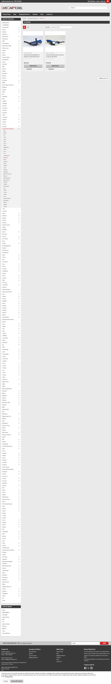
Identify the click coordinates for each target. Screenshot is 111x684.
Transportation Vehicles (8, 550)
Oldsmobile (5, 444)
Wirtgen (5, 204)
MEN (3, 407)
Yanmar (5, 206)
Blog (15, 14)
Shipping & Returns (24, 14)
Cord (3, 209)
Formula (4, 269)
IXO (3, 622)
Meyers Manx (5, 409)
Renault (4, 485)
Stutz (3, 534)
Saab (3, 506)
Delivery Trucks (6, 225)
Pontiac (4, 478)
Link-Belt (5, 169)
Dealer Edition (5, 617)
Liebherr (5, 165)
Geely (3, 275)
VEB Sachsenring (6, 566)
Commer (4, 126)
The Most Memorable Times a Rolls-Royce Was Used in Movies (96, 660)
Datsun (4, 220)
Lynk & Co (4, 379)
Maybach (4, 395)
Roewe (4, 495)
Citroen (4, 122)
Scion (3, 520)
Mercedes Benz (6, 178)
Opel (3, 448)
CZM (4, 137)
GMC (3, 280)
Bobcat (5, 133)
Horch (3, 303)
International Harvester (8, 319)
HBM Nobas (6, 147)
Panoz (4, 458)
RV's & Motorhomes (7, 504)
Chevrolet (4, 117)
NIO (3, 439)
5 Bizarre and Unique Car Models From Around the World (96, 656)
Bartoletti (4, 73)
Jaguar (4, 326)
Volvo (4, 196)
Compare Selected (103, 78)
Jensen (4, 333)
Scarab (4, 518)
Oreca (3, 451)
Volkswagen (5, 570)
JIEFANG (4, 335)
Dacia (3, 213)
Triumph (4, 552)
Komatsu (5, 161)
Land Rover (5, 358)
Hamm (4, 145)
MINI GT (4, 628)
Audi (3, 53)
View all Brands (6, 633)
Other (3, 600)
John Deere (5, 338)
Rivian (3, 492)
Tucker (4, 554)
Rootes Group (5, 499)
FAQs (41, 14)
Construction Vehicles (8, 129)
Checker (4, 110)
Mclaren (4, 400)
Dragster (4, 248)
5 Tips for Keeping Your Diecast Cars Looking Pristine (96, 651)
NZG (25, 53)
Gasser (4, 273)
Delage (4, 227)
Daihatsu (4, 215)
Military (4, 418)
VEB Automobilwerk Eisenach (7, 562)
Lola (3, 370)
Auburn (4, 50)
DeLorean (4, 234)
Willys (3, 584)
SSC (3, 529)
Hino (3, 294)
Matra (3, 393)
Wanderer (4, 575)
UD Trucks (4, 557)
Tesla (3, 543)
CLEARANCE (5, 25)
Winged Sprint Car (6, 586)
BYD (3, 99)
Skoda (4, 527)
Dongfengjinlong (6, 246)
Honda (4, 298)
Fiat (3, 259)
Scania (4, 515)
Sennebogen (6, 186)
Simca (3, 524)
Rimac (3, 490)
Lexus (3, 363)
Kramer (5, 163)
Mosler (4, 430)
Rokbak (5, 184)
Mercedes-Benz (6, 402)
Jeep (3, 331)
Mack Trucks (5, 382)
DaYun (4, 139)
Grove (4, 143)
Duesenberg (5, 252)
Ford (3, 264)
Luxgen (4, 375)
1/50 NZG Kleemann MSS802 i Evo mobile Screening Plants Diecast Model (32, 56)
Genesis (4, 278)
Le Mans (4, 361)
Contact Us (49, 14)
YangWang (4, 593)
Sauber (4, 513)
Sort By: (47, 27)
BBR (3, 619)
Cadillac (4, 101)
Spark (3, 610)
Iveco (4, 151)
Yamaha (4, 591)
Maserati (4, 391)
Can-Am (4, 106)
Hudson (4, 305)
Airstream (4, 34)
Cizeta (4, 124)
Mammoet (5, 172)
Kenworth (4, 342)
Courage (4, 211)
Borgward (4, 96)
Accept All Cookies (17, 681)
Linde (4, 167)
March (3, 386)
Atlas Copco (5, 48)
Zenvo (4, 596)
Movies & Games (6, 435)
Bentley (4, 76)
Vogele (5, 194)
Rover (3, 501)
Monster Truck (6, 425)
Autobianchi (5, 59)
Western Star (5, 582)
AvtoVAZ (4, 64)
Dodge (4, 243)
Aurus (3, 62)
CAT (4, 135)
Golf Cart (4, 282)
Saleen (4, 508)
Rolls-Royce (5, 497)
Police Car (4, 476)
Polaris (4, 474)
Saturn (4, 511)
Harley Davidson (6, 289)
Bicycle (4, 78)
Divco (3, 241)
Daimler (4, 218)
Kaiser (3, 340)
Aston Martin (5, 43)
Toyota (4, 545)
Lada (3, 352)
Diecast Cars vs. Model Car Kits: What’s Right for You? (97, 653)
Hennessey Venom (7, 292)
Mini (3, 421)
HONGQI (4, 301)
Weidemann (6, 200)
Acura (3, 29)
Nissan (4, 441)
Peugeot (4, 465)
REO (3, 488)
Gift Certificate (91, 1)
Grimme (4, 287)
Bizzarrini (4, 80)
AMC (3, 41)
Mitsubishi (5, 423)
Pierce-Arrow (5, 467)
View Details (33, 66)
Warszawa (5, 577)
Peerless (4, 460)
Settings (5, 681)
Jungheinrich (6, 155)
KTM (3, 347)
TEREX (4, 190)
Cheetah (4, 112)
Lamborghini (5, 354)
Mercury (4, 405)
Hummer (4, 308)
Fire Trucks (5, 262)
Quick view (33, 50)
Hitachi (5, 149)
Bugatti (4, 89)
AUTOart (4, 626)
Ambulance (5, 39)
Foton (3, 266)
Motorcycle (5, 432)
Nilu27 (3, 437)
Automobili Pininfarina (7, 469)
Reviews (35, 14)
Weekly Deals (5, 22)
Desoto (4, 236)
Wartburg (4, 579)
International (5, 317)
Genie (4, 141)
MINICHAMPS (5, 612)
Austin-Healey (5, 57)
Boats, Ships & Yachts (7, 85)
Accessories (5, 27)
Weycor (5, 202)
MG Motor (4, 414)
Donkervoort (5, 250)
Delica (3, 232)
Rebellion (4, 483)
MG (3, 412)
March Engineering (6, 388)
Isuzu (3, 324)
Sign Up (103, 1)
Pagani (4, 455)
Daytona (4, 222)
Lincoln (4, 365)
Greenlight (4, 615)
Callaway (4, 103)
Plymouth (4, 471)
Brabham (4, 87)
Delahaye (4, 229)
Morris (4, 428)
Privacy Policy (6, 14)
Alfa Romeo (5, 36)
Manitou (5, 176)
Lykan (3, 377)
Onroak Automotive (7, 446)
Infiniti (3, 315)
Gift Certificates (32, 651)
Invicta (4, 322)
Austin (4, 55)
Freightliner (5, 271)
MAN (3, 384)
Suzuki (4, 538)
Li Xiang (4, 368)
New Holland (6, 180)
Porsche (4, 481)
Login (97, 1)
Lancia (4, 356)
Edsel (3, 255)
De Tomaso (5, 239)
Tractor (5, 192)
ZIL (3, 598)
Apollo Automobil (6, 46)
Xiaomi (4, 589)
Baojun (4, 69)
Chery (3, 115)
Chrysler (4, 119)
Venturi (4, 568)
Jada (3, 631)
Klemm (4, 159)
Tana (4, 188)
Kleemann (5, 157)
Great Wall (4, 285)
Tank (3, 541)
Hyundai (4, 310)
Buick (3, 92)
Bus (3, 94)
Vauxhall (4, 559)
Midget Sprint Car (6, 416)
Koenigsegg (5, 349)
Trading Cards (5, 548)
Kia (3, 345)
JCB (4, 153)
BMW (3, 82)
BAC (3, 66)
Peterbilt (5, 182)
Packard (4, 453)
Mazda (4, 398)
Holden (4, 296)
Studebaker (5, 531)
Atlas (4, 131)
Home (24, 18)
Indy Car (4, 312)
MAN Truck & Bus (7, 174)
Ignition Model (5, 624)
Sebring (4, 522)
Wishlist (31, 653)
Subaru (4, 536)
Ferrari (3, 257)
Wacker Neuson (6, 198)
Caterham (4, 108)
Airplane (4, 32)
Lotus (3, 372)
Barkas (4, 71)
